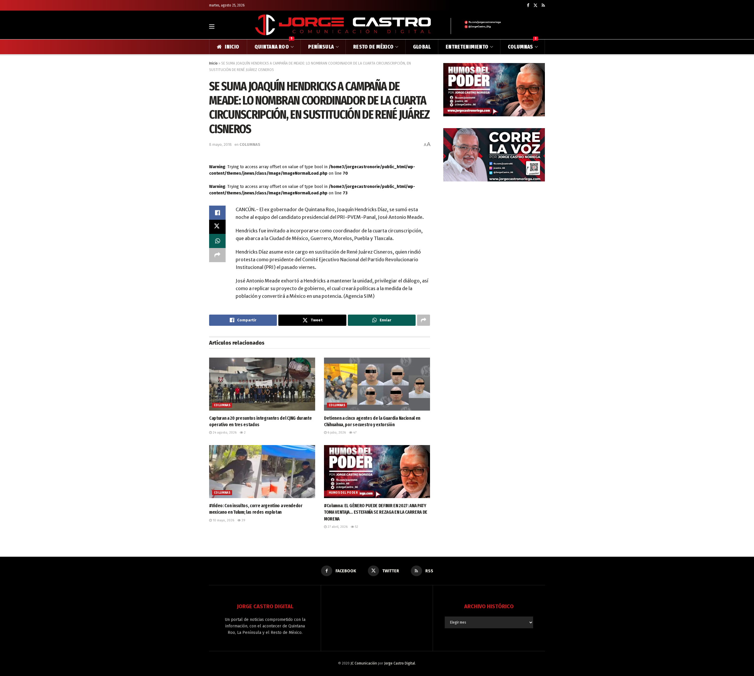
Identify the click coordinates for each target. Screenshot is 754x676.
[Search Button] (542, 26)
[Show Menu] (211, 26)
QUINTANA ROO (273, 44)
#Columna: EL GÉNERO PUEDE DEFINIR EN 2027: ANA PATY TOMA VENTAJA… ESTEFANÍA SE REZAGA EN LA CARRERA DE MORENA (375, 512)
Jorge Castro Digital (399, 663)
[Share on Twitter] (217, 227)
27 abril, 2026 (337, 527)
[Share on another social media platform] (217, 255)
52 (356, 527)
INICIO (232, 47)
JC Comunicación (363, 663)
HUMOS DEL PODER (343, 493)
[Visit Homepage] (377, 26)
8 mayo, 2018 (220, 144)
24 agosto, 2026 (224, 432)
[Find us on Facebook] (528, 5)
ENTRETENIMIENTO (467, 47)
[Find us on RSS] (543, 5)
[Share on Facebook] (217, 213)
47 (354, 432)
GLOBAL (422, 47)
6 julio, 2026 (336, 432)
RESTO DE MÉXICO (373, 47)
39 (243, 520)
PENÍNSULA (321, 47)
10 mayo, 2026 (223, 520)
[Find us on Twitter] (535, 5)
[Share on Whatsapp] (217, 241)
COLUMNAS (522, 44)
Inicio (213, 63)
